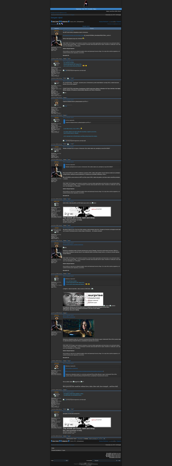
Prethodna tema (110, 23)
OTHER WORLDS (59, 14)
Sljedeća (119, 21)
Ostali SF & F (67, 14)
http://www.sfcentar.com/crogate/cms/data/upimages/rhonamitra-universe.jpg (84, 371)
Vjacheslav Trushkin (82, 463)
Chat (83, 9)
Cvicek (56, 81)
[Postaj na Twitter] (59, 24)
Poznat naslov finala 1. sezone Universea (73, 244)
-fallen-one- (56, 201)
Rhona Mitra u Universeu (69, 317)
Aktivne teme (64, 12)
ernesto (56, 146)
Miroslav (57, 30)
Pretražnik (90, 9)
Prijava (94, 9)
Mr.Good (57, 363)
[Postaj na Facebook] (57, 24)
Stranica (101, 21)
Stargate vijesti (56, 18)
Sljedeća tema (118, 23)
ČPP (86, 9)
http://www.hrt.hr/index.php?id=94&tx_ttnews (73, 35)
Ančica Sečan (88, 464)
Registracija (78, 9)
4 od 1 (56, 100)
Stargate (72, 14)
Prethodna (105, 21)
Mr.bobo (57, 61)
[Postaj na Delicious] (62, 24)
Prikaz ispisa (53, 24)
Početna (53, 14)
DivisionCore (95, 463)
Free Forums (90, 463)
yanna (56, 276)
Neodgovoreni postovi (55, 12)
